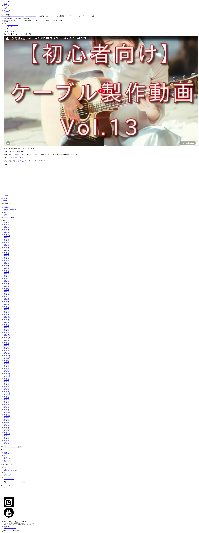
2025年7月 (6, 244)
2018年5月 (6, 385)
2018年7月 (6, 381)
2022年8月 (6, 301)
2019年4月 (6, 367)
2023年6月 (6, 285)
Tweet (6, 195)
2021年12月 (7, 314)
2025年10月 (7, 239)
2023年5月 (6, 286)
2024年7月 (6, 263)
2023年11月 (7, 277)
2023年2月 (6, 291)
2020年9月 (6, 339)
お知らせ (9, 26)
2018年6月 (6, 383)
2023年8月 (6, 281)
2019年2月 (6, 370)
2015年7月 (6, 440)
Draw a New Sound (5, 1)
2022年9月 (6, 299)
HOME (5, 4)
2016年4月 (6, 425)
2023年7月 (6, 283)
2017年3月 (6, 407)
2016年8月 (6, 419)
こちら (31, 524)
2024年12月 (7, 255)
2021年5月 (6, 326)
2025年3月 (6, 250)
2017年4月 (6, 406)
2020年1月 (6, 352)
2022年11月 (7, 296)
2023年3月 (6, 290)
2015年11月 (7, 434)
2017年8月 (6, 399)
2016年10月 (7, 416)
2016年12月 (7, 412)
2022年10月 (7, 298)
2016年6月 (6, 422)
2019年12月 (7, 353)
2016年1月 (6, 430)
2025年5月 (6, 247)
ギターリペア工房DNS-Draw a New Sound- (12, 16)
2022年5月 (6, 306)
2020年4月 (6, 347)
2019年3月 (6, 368)
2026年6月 (6, 226)
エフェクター (7, 214)
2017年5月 (6, 404)
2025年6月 (6, 245)
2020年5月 (6, 345)
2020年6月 (6, 344)
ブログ (5, 7)
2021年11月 (7, 316)
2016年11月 (7, 414)
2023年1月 (6, 293)
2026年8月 (6, 223)
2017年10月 (7, 396)
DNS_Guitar (15, 164)
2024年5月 (6, 267)
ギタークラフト (8, 212)
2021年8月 (6, 321)
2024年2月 (6, 272)
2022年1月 (6, 313)
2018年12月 (7, 373)
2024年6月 (6, 265)
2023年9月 (6, 280)
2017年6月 (6, 403)
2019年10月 (7, 357)
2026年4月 (6, 229)
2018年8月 (6, 380)
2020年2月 (6, 350)
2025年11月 (7, 237)
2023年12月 (7, 275)
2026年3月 (6, 231)
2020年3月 (6, 349)
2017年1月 (6, 411)
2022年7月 (6, 303)
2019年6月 (6, 363)
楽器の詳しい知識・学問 (10, 209)
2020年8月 (6, 340)
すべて (9, 28)
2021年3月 (6, 329)
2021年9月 (6, 319)
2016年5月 (6, 424)
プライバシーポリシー (10, 528)
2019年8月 (6, 360)
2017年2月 (6, 409)
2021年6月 (6, 324)
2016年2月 (6, 429)
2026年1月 (6, 234)
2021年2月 (6, 331)
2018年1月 (6, 391)
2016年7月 (6, 421)
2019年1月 (6, 371)
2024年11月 (7, 257)
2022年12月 (7, 295)
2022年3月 (6, 309)
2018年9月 (6, 378)
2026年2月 (6, 232)
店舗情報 (6, 5)
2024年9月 (6, 260)
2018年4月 (6, 386)
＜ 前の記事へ (4, 198)
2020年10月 (7, 337)
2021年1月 (6, 332)
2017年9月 (6, 398)
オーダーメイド (8, 10)
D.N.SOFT (6, 12)
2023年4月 (6, 288)
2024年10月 (7, 259)
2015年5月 (6, 443)
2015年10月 (7, 435)
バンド (5, 215)
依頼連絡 (6, 461)
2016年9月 (6, 417)
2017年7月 (6, 401)
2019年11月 (7, 355)
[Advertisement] (101, 181)
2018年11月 (7, 375)
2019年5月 (6, 365)
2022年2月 (6, 311)
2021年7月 (6, 322)
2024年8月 (6, 262)
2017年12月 (7, 393)
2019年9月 (6, 358)
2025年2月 (6, 252)
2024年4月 (6, 268)
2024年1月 (6, 273)
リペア (5, 8)
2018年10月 (7, 376)
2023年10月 (7, 278)
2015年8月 (6, 439)
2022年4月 (6, 308)
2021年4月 (6, 327)
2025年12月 (7, 236)
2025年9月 (6, 241)
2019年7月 (6, 362)
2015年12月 (7, 432)
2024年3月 (6, 270)
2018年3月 (6, 388)
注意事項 (6, 526)
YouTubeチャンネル (30, 16)
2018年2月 (6, 389)
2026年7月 (6, 224)
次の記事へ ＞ (4, 200)
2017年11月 (7, 394)
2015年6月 (6, 442)
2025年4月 (6, 249)
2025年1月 (6, 254)
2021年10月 (7, 317)
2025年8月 (6, 242)
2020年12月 (7, 334)
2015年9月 (6, 437)
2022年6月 (6, 304)
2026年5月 (6, 227)
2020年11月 (7, 335)
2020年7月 (6, 342)
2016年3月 (6, 427)
